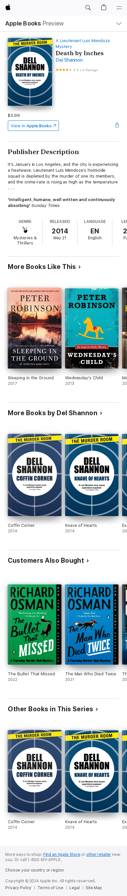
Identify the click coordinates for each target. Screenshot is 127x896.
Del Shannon (69, 60)
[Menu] (119, 8)
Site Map (94, 888)
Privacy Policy (18, 888)
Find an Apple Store (61, 854)
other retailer (98, 854)
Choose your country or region (34, 870)
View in (31, 125)
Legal (74, 888)
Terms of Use (50, 888)
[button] (88, 8)
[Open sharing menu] (117, 126)
